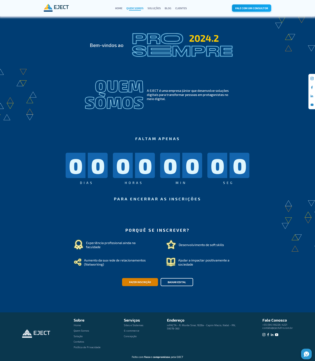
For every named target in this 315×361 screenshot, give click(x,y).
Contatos (79, 341)
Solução (78, 336)
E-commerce (131, 330)
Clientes (181, 8)
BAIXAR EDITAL (177, 282)
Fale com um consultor (251, 8)
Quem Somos (135, 8)
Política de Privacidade (87, 347)
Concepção (130, 336)
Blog (168, 8)
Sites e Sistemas (133, 325)
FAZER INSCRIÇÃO (140, 282)
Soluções (154, 8)
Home (118, 8)
